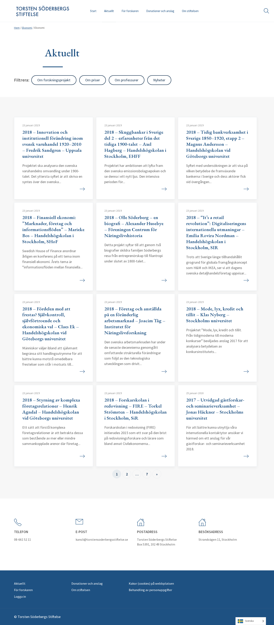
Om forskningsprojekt (53, 80)
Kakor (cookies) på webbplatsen (151, 583)
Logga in (20, 596)
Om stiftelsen (190, 11)
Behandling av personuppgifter (150, 590)
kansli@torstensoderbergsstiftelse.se (102, 539)
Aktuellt (109, 11)
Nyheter (159, 80)
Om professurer (126, 80)
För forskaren (130, 11)
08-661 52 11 (22, 539)
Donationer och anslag (160, 11)
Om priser (92, 80)
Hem (17, 28)
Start (93, 11)
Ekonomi (27, 28)
